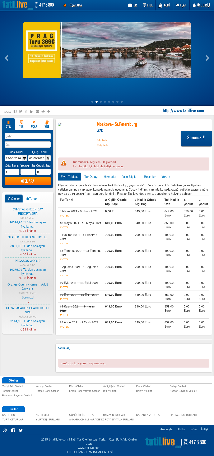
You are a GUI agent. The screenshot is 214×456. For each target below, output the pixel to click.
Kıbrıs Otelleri (76, 386)
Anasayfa (166, 429)
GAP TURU (8, 414)
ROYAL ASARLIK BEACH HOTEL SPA (28, 309)
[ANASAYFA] (65, 5)
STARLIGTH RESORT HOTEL (27, 236)
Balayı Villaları (144, 390)
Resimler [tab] (150, 176)
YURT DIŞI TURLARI (48, 419)
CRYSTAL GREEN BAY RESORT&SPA (28, 210)
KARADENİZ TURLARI (149, 414)
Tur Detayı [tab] (91, 176)
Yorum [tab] (166, 176)
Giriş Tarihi (16, 152)
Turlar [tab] (33, 198)
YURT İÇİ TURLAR (13, 419)
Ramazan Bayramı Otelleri (17, 395)
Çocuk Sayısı (43, 165)
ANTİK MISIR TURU (47, 414)
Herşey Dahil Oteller (47, 390)
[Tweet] (20, 111)
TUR (21, 126)
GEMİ (167, 5)
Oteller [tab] (15, 198)
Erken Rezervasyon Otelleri (84, 390)
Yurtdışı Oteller (44, 386)
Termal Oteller (10, 390)
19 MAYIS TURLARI (114, 414)
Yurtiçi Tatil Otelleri (12, 386)
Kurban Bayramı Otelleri (183, 390)
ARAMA (77, 5)
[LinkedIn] (31, 111)
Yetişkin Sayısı (27, 165)
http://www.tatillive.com (183, 108)
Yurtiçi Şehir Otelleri (114, 386)
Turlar (193, 429)
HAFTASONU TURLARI (183, 414)
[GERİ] (48, 111)
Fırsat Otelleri (143, 386)
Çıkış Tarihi (39, 152)
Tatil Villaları (110, 390)
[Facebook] (15, 111)
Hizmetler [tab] (110, 176)
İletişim (205, 429)
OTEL (8, 126)
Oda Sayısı (12, 165)
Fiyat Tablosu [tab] (70, 176)
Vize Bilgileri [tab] (130, 176)
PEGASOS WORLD (28, 259)
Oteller (181, 429)
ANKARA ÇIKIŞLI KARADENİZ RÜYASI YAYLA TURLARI (85, 419)
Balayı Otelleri (178, 386)
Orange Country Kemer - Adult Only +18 (28, 285)
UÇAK (183, 5)
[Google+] (26, 111)
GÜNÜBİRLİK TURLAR (82, 414)
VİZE (47, 126)
